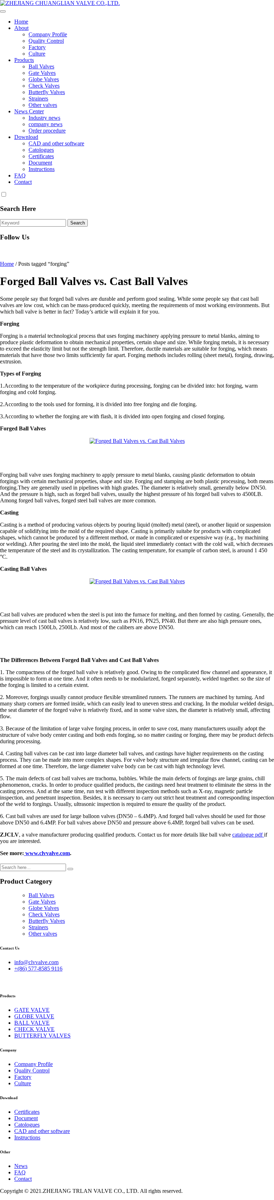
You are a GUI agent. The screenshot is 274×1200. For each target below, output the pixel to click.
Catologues (41, 150)
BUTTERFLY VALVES (42, 1036)
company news (45, 124)
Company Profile (48, 34)
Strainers (38, 98)
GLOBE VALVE (34, 1016)
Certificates (41, 156)
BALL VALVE (32, 1023)
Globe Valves (44, 79)
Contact (23, 182)
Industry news (44, 118)
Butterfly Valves (47, 92)
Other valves (43, 105)
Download (26, 137)
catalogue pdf (248, 835)
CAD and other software (56, 143)
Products (24, 60)
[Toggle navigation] (3, 11)
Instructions (42, 169)
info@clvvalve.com (36, 962)
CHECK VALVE (34, 1029)
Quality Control (46, 41)
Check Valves (44, 86)
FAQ (20, 175)
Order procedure (47, 131)
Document (40, 163)
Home (21, 22)
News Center (29, 111)
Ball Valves (41, 66)
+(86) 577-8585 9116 (38, 969)
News (20, 1166)
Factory (37, 47)
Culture (37, 54)
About (21, 28)
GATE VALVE (32, 1010)
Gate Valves (42, 73)
